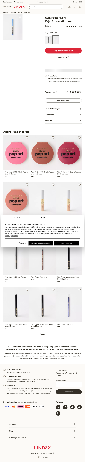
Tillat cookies (66, 243)
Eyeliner (27, 12)
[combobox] (45, 7)
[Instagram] (58, 407)
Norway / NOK (77, 2)
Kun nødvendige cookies (40, 243)
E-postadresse (61, 380)
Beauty (5, 12)
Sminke (13, 12)
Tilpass (21, 243)
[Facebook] (65, 407)
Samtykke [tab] (16, 217)
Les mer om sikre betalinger (27, 402)
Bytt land (44, 457)
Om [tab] (68, 217)
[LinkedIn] (58, 413)
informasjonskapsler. (11, 236)
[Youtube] (79, 407)
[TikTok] (72, 407)
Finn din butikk (18, 2)
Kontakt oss (35, 453)
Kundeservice (7, 2)
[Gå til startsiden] (19, 6)
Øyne (20, 12)
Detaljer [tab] (42, 217)
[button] (12, 27)
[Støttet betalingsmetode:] (29, 407)
